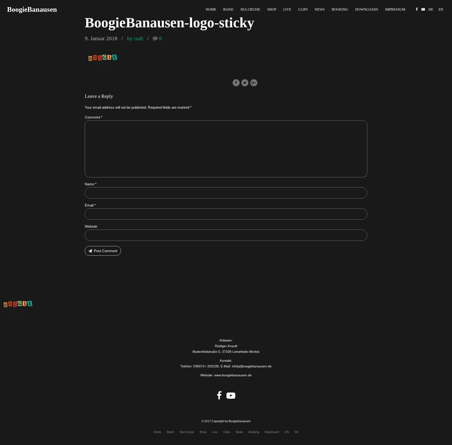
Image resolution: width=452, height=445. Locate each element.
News (320, 9)
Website (91, 226)
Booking (340, 9)
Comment (93, 117)
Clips (303, 9)
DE (297, 432)
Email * (90, 205)
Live (287, 9)
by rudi (135, 38)
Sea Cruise (250, 9)
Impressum (395, 9)
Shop (271, 9)
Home (211, 9)
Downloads (366, 9)
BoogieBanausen (32, 9)
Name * (91, 184)
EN (287, 432)
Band (228, 9)
